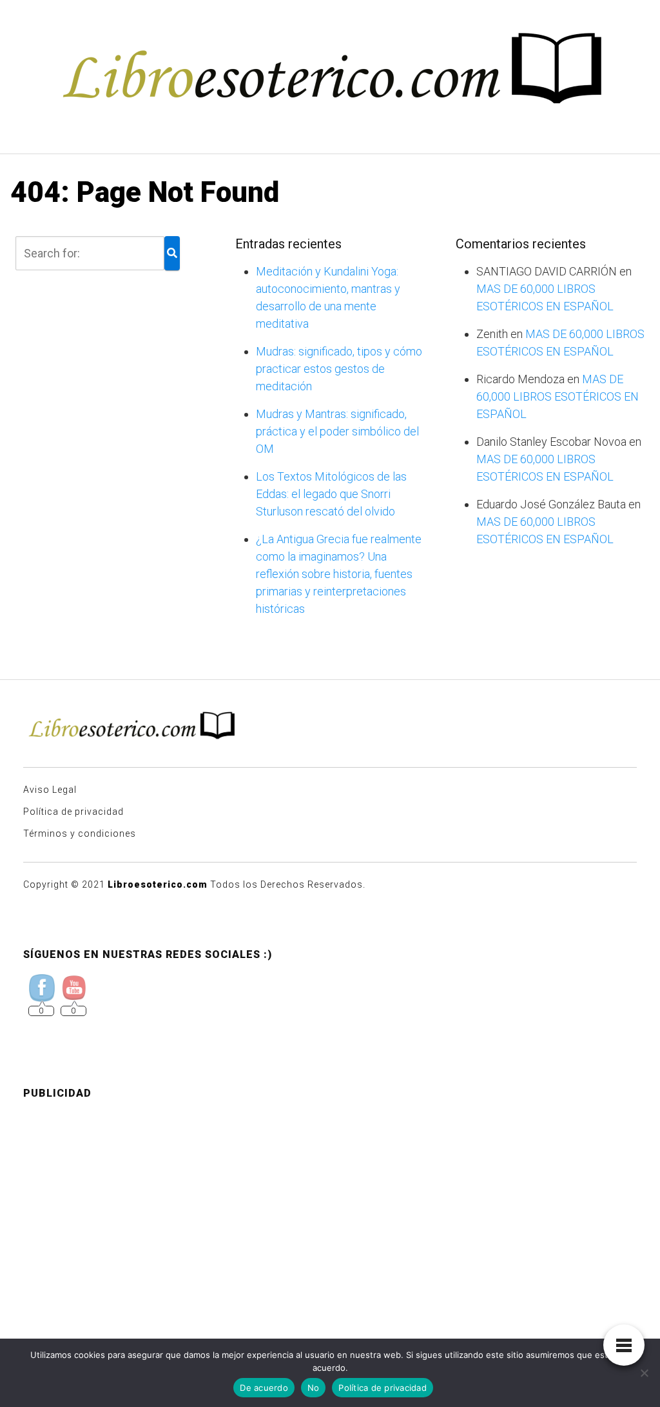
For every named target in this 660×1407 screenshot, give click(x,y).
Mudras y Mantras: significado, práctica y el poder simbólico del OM (337, 431)
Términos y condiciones (79, 833)
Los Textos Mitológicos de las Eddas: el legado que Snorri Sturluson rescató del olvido (331, 494)
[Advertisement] (330, 1200)
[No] (643, 1372)
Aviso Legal (50, 789)
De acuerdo (264, 1387)
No (313, 1387)
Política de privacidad (73, 811)
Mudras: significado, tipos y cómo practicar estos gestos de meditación (339, 368)
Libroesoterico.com (158, 884)
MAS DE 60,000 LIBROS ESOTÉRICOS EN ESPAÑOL (557, 396)
